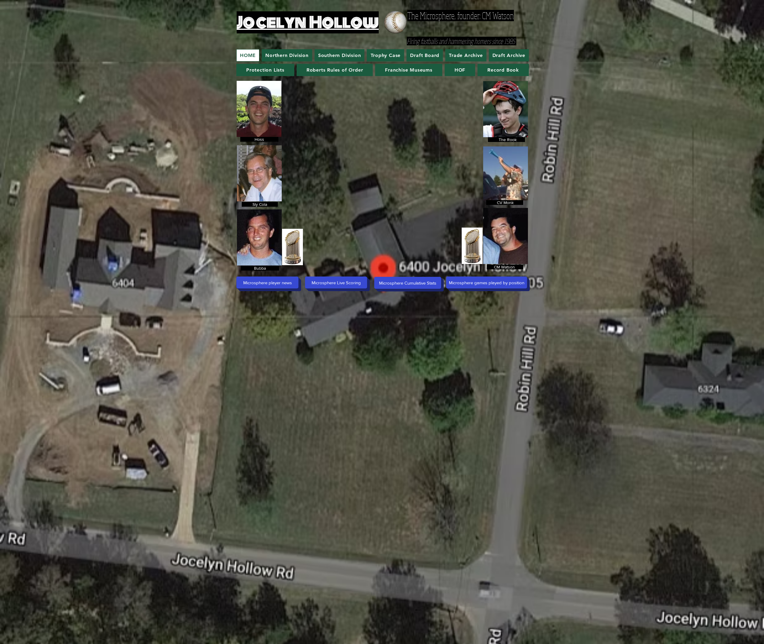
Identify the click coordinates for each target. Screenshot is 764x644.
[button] (408, 70)
